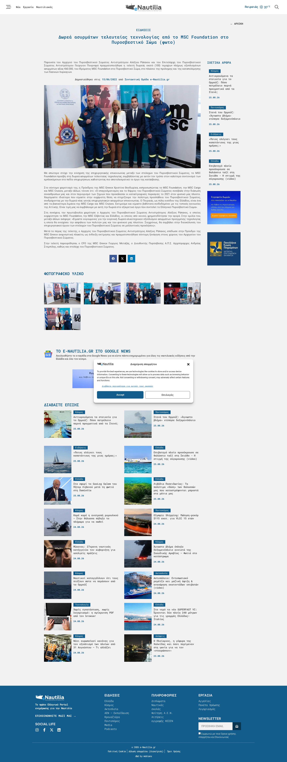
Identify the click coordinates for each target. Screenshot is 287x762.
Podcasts (110, 729)
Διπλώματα (158, 701)
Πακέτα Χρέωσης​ (209, 705)
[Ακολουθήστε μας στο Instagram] (37, 730)
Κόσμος (109, 705)
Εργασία (28, 7)
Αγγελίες (204, 701)
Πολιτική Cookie (116, 751)
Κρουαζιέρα (112, 717)
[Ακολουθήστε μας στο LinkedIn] (59, 730)
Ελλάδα (109, 701)
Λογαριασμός (206, 709)
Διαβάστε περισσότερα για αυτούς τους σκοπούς (127, 386)
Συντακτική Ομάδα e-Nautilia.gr (147, 79)
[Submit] (237, 726)
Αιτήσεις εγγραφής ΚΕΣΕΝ (162, 719)
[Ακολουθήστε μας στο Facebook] (44, 730)
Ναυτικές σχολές (157, 707)
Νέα (18, 7)
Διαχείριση (156, 751)
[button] (188, 364)
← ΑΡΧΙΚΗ (236, 23)
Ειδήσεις (143, 30)
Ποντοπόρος (112, 721)
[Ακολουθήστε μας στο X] (51, 730)
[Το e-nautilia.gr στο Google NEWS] (48, 354)
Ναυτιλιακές (44, 7)
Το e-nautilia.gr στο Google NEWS (93, 351)
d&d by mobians (143, 756)
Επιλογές (168, 394)
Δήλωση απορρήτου (138, 751)
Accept (120, 394)
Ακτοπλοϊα (111, 709)
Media (108, 725)
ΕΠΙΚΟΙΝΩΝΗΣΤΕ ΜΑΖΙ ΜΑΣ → (55, 715)
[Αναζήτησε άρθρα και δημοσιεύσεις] (277, 7)
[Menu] (8, 6)
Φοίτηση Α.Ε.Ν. (162, 713)
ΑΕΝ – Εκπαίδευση (116, 713)
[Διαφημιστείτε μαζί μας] (223, 207)
